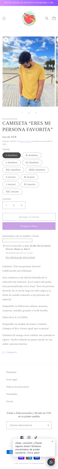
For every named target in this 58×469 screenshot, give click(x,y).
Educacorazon (24, 463)
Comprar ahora (29, 226)
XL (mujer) (30, 184)
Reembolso (11, 394)
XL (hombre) (32, 162)
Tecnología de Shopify (36, 463)
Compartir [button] (11, 352)
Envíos (9, 401)
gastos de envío (25, 141)
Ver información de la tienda (20, 257)
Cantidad (6, 198)
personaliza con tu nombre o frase (26, 246)
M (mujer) (29, 177)
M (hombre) (32, 155)
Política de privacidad (17, 386)
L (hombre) (11, 162)
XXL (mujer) (12, 191)
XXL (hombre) (13, 169)
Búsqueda (11, 372)
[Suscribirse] (47, 425)
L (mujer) (11, 184)
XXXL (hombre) (37, 169)
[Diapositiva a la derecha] (36, 112)
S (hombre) (11, 155)
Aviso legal (11, 379)
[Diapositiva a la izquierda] (21, 112)
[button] (4, 18)
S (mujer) (11, 177)
